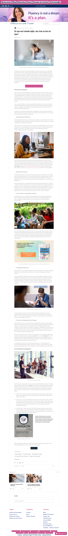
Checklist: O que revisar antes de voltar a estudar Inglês (16, 485)
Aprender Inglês (17, 459)
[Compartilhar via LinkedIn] (20, 462)
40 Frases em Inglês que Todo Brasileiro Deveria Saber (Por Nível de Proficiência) (34, 485)
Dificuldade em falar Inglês (37, 454)
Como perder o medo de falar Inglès (21, 456)
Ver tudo (57, 471)
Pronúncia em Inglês (26, 454)
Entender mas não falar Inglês (35, 456)
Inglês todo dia (54, 531)
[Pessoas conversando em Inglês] (34, 478)
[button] (29, 2)
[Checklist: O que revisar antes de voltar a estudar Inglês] (16, 478)
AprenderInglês (42, 532)
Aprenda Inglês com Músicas (45, 531)
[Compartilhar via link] (22, 462)
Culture (26, 532)
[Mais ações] (53, 28)
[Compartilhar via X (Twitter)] (17, 462)
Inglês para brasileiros (33, 532)
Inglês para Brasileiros (25, 531)
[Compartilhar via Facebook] (14, 462)
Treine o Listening (20, 532)
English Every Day (49, 532)
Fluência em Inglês (18, 454)
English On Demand (16, 531)
